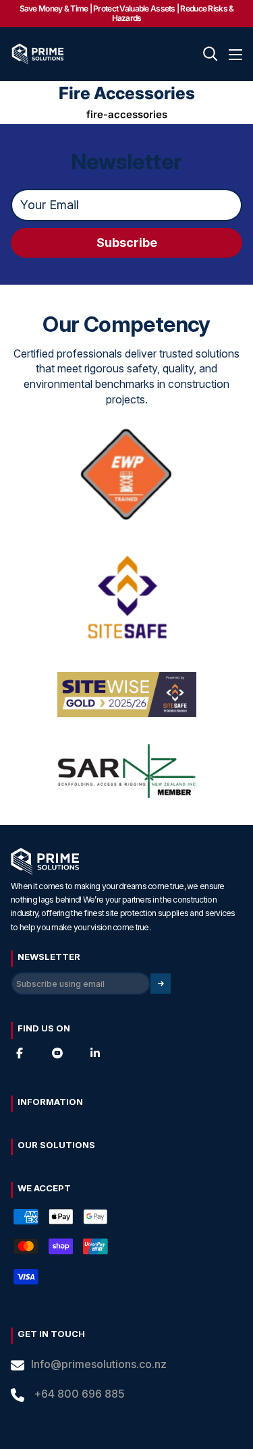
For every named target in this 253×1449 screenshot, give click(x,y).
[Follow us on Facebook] (19, 1053)
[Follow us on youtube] (57, 1053)
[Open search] (210, 54)
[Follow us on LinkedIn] (95, 1053)
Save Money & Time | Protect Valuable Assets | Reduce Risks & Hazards (127, 13)
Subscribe (126, 242)
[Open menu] (235, 54)
